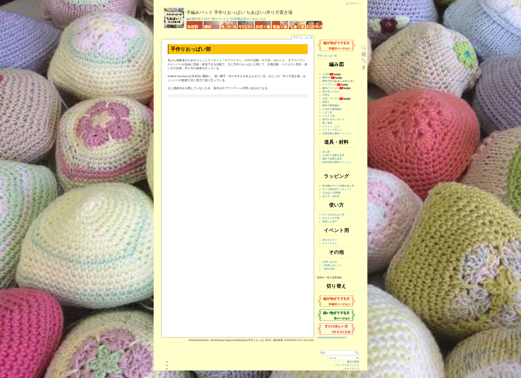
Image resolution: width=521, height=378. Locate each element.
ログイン (354, 3)
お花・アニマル (330, 98)
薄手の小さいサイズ (333, 119)
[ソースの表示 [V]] (364, 47)
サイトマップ (352, 368)
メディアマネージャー (347, 365)
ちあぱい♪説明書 (331, 192)
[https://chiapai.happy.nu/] (336, 45)
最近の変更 (353, 361)
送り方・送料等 (330, 196)
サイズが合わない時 (333, 214)
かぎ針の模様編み (332, 109)
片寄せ (326, 95)
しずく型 (327, 112)
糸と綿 (326, 151)
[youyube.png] (335, 74)
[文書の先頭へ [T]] (364, 67)
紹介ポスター (329, 239)
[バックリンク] (364, 60)
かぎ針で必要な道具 (333, 155)
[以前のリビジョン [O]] (364, 54)
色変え (326, 102)
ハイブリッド (329, 84)
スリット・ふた (330, 126)
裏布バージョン (330, 88)
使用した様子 (329, 221)
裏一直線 (327, 122)
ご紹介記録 (328, 268)
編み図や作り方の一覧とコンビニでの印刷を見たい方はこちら (226, 18)
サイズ (335, 185)
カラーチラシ (329, 243)
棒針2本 (326, 81)
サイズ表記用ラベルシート (337, 189)
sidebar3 (341, 337)
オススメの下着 (330, 218)
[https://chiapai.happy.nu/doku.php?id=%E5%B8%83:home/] (336, 315)
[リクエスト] (336, 328)
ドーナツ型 (328, 116)
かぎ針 (326, 74)
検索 (357, 352)
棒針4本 (326, 77)
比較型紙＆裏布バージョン (337, 133)
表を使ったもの (330, 91)
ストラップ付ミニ (332, 129)
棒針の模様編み (330, 105)
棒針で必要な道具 (332, 158)
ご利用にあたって (332, 265)
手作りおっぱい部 (327, 55)
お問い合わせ (329, 261)
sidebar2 (331, 337)
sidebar (321, 337)
